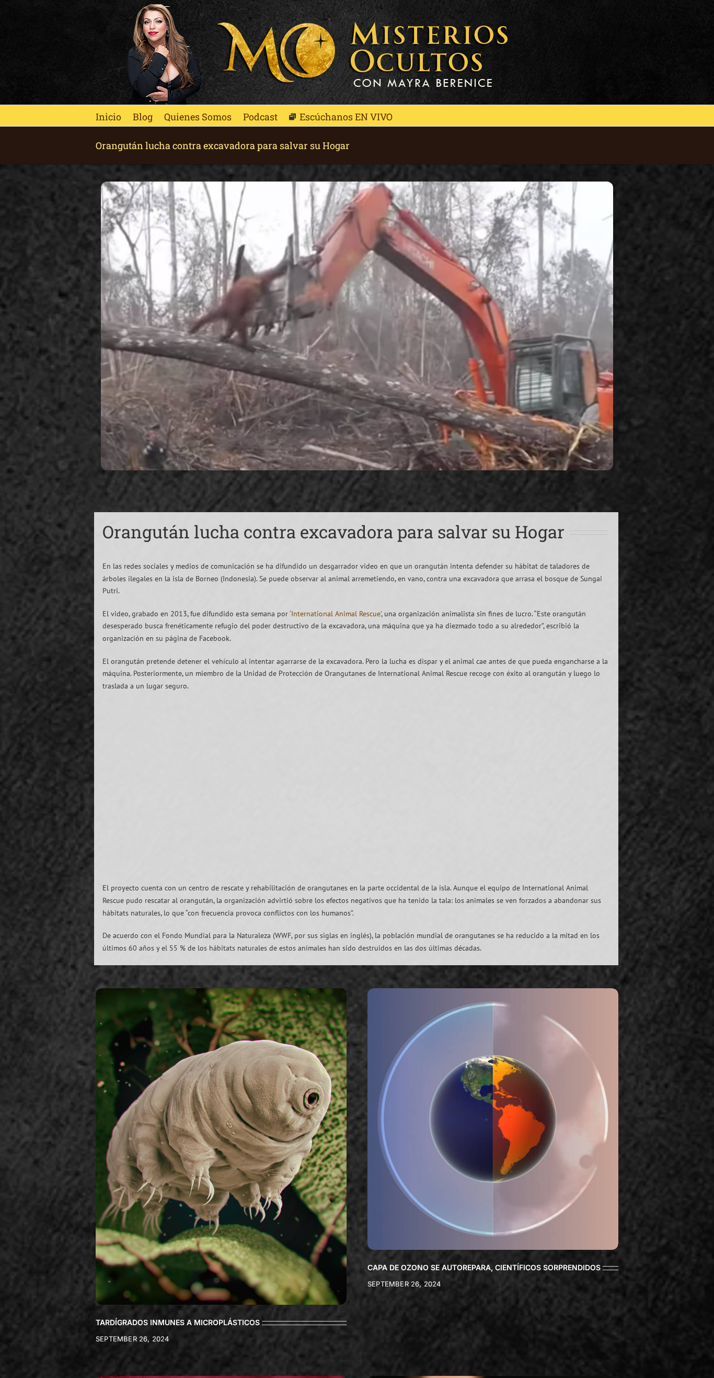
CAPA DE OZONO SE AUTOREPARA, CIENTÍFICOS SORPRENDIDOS (484, 1267)
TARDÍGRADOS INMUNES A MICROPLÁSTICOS (178, 1322)
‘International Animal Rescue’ (335, 613)
